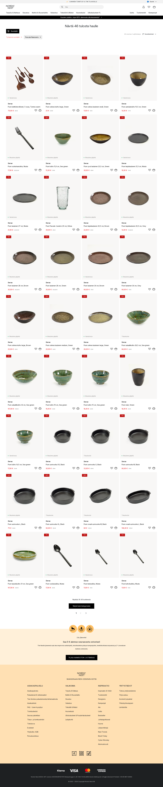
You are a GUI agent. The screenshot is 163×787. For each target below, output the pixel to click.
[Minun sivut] (143, 7)
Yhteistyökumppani (126, 703)
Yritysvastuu (123, 695)
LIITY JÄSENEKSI (76, 1)
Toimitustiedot (32, 711)
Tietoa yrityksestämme (127, 691)
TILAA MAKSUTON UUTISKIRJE (81, 658)
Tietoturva (31, 724)
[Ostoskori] (154, 7)
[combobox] (152, 1)
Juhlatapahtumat (104, 720)
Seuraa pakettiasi (33, 715)
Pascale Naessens (32, 37)
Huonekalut (80, 13)
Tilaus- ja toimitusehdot (35, 720)
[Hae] (62, 7)
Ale (99, 707)
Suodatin (14, 31)
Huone (100, 724)
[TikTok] (88, 753)
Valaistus (54, 13)
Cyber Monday (103, 740)
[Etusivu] (10, 7)
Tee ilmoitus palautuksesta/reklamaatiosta (42, 699)
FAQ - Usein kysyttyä (34, 707)
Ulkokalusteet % (94, 13)
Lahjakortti (69, 720)
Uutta (132, 13)
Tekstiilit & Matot (67, 13)
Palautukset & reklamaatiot (36, 695)
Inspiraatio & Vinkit (104, 691)
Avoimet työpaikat (125, 699)
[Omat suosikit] (149, 7)
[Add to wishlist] (36, 110)
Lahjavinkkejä (103, 728)
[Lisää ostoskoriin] (40, 110)
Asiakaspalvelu (32, 691)
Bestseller (101, 715)
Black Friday (102, 736)
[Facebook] (74, 753)
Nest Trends (102, 732)
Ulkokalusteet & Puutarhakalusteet (77, 715)
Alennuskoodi (103, 744)
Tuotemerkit (141, 13)
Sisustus (26, 13)
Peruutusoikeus (33, 736)
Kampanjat (153, 13)
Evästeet (30, 728)
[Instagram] (81, 753)
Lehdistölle (123, 707)
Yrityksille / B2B (32, 732)
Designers (102, 699)
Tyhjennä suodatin (13, 37)
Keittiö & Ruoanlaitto (40, 13)
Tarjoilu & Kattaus (13, 13)
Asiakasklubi (31, 703)
